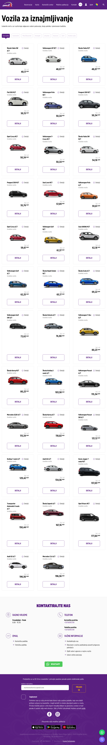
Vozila (37, 5)
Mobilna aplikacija (62, 5)
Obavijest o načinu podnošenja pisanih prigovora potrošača (83, 646)
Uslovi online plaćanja (74, 655)
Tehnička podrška (21, 645)
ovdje (83, 708)
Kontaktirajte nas (72, 641)
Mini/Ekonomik (27, 36)
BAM (91, 5)
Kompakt (37, 36)
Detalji (18, 79)
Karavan (55, 36)
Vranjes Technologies (69, 741)
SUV (63, 36)
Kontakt (74, 5)
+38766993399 (69, 622)
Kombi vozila (72, 36)
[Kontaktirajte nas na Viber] (102, 739)
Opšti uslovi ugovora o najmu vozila (79, 651)
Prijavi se (79, 688)
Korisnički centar (47, 5)
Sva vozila (6, 36)
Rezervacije (28, 5)
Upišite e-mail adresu (27, 684)
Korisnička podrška (21, 641)
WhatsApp (55, 664)
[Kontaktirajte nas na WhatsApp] (102, 732)
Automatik (16, 36)
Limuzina (46, 36)
